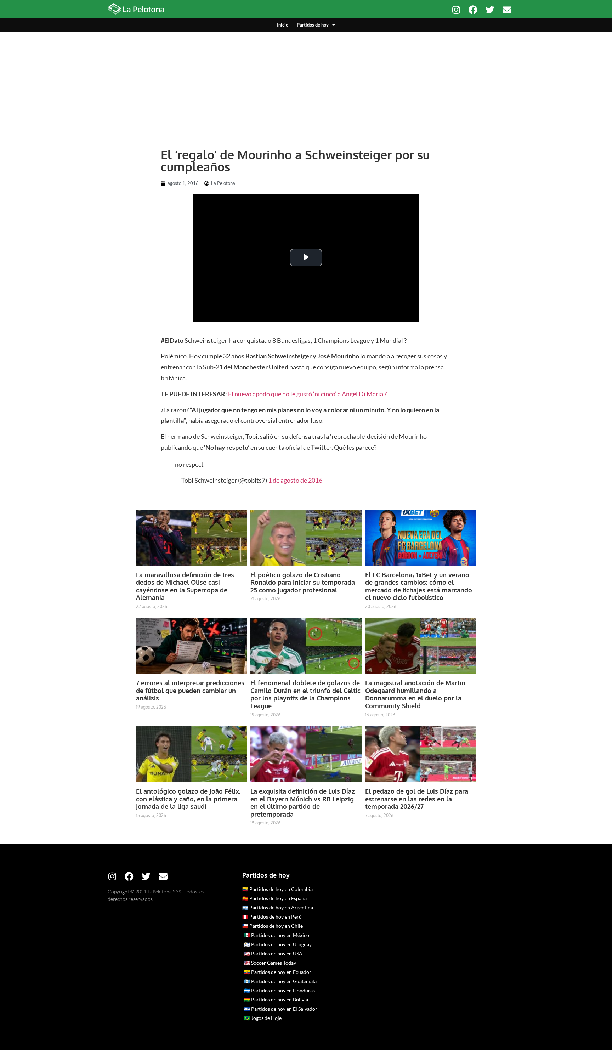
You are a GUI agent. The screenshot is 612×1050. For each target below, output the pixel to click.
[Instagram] (456, 9)
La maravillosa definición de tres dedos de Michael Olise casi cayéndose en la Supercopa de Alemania (185, 586)
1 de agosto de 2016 (295, 480)
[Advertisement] (306, 85)
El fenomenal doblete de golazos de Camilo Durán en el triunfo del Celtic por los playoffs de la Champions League (305, 694)
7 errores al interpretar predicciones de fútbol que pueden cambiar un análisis (190, 690)
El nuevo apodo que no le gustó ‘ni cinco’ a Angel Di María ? (307, 394)
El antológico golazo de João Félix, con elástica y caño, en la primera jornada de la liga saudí (188, 798)
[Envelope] (507, 9)
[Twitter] (490, 9)
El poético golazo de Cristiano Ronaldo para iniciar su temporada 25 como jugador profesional (302, 582)
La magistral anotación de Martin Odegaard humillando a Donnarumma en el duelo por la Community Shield (415, 694)
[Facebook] (473, 9)
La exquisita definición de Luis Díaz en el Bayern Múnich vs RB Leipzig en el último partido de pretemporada (302, 802)
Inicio (282, 25)
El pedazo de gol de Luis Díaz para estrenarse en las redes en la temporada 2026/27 (416, 798)
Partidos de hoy (313, 25)
